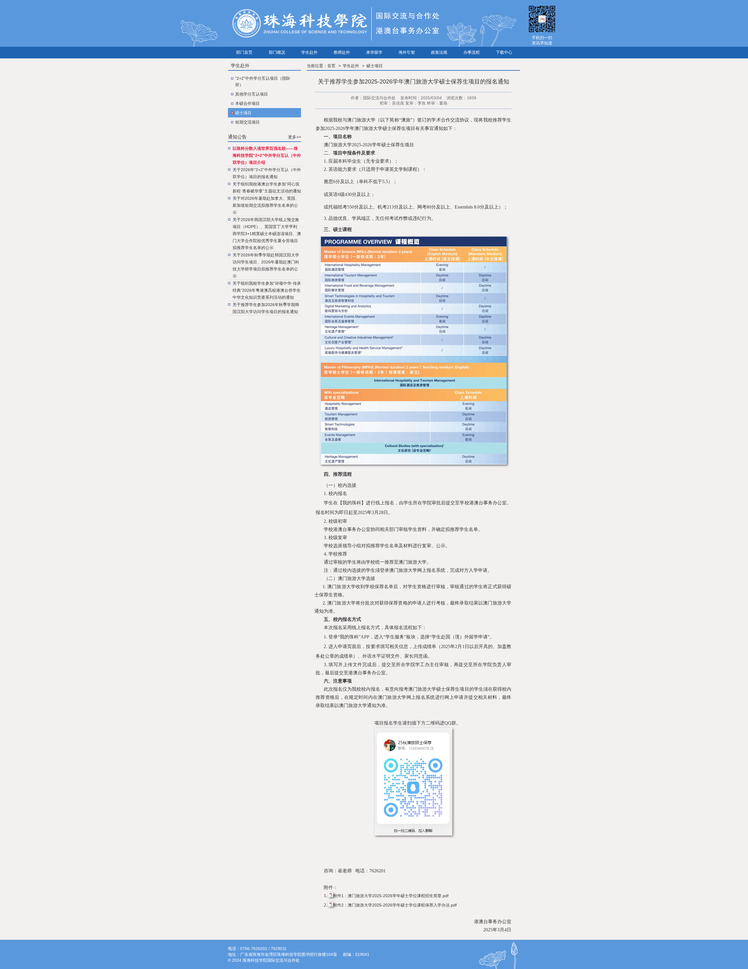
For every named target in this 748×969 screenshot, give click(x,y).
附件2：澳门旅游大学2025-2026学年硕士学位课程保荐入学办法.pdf (395, 905)
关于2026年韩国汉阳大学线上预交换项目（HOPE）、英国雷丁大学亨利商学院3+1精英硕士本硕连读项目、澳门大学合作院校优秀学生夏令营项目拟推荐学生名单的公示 (267, 233)
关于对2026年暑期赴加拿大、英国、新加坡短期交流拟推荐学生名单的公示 (266, 205)
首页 (331, 65)
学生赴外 (351, 65)
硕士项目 (374, 65)
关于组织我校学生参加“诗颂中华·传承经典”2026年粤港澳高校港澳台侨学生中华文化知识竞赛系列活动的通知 (267, 290)
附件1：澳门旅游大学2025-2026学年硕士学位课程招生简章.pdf (391, 895)
